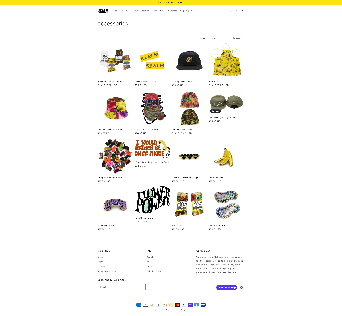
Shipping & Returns (107, 271)
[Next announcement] (243, 2)
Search (101, 257)
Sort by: (202, 38)
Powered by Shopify (179, 310)
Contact (101, 266)
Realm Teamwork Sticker (146, 81)
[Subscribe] (142, 287)
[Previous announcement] (98, 2)
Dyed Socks (177, 225)
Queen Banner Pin (106, 225)
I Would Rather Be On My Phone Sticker (152, 162)
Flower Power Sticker (144, 218)
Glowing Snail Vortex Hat (183, 81)
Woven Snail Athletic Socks (110, 81)
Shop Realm (166, 310)
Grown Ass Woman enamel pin (185, 177)
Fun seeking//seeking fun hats (222, 118)
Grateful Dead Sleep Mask (146, 129)
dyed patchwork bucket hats (111, 129)
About (100, 262)
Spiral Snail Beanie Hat (182, 129)
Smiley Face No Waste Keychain (112, 177)
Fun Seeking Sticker (218, 225)
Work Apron (214, 81)
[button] (126, 11)
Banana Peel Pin (216, 177)
